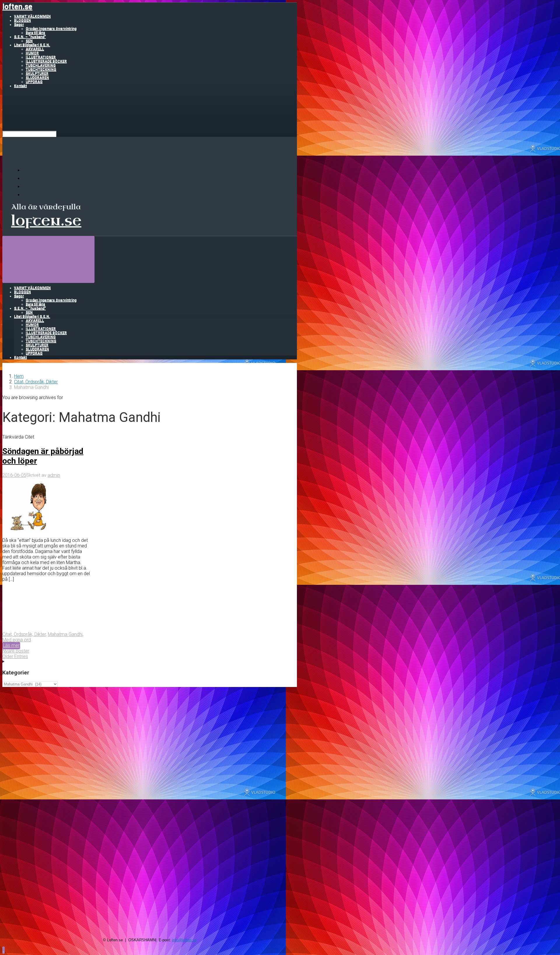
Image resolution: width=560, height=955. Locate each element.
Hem (19, 376)
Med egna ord (16, 640)
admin (54, 475)
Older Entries (15, 656)
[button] (3, 950)
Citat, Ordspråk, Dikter (36, 382)
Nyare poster (15, 651)
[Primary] (48, 259)
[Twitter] (26, 186)
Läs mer (11, 645)
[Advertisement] (149, 728)
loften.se (17, 6)
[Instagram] (26, 195)
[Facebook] (26, 178)
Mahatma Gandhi (65, 634)
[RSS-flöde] (26, 170)
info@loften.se (184, 940)
